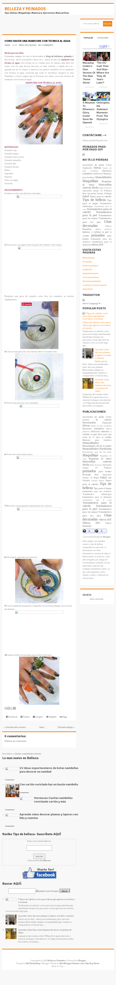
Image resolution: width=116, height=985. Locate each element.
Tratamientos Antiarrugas (96, 494)
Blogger (107, 536)
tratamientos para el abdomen (96, 497)
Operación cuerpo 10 (92, 190)
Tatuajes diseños (97, 480)
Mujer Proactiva (105, 188)
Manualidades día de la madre (96, 445)
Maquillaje (90, 181)
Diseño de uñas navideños (101, 426)
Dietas (97, 167)
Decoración (89, 422)
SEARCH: (87, 594)
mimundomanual (90, 273)
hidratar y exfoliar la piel (95, 231)
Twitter (26, 716)
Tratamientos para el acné (96, 500)
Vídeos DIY (91, 523)
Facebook (13, 716)
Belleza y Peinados (25, 8)
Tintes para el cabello (100, 196)
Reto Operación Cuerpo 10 (94, 193)
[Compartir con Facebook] (14, 708)
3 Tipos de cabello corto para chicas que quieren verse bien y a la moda (96, 325)
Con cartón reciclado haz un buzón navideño (49, 784)
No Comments (45, 45)
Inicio (41, 727)
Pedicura (107, 190)
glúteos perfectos (103, 229)
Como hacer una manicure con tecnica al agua (37, 41)
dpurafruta (87, 288)
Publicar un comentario (15, 741)
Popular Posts (88, 40)
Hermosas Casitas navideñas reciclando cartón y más (53, 799)
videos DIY (97, 244)
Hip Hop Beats (92, 963)
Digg (64, 716)
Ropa (108, 193)
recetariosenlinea (90, 277)
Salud (85, 196)
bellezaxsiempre (90, 265)
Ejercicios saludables (93, 428)
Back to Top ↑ (58, 966)
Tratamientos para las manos (96, 217)
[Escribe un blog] (8, 708)
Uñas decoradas (27, 45)
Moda (95, 187)
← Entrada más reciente (14, 727)
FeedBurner (45, 860)
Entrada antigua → (66, 727)
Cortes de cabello (96, 419)
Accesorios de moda (93, 164)
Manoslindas (88, 257)
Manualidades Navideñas (96, 448)
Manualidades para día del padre (96, 452)
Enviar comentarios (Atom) (28, 753)
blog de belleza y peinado (58, 56)
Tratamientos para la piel (96, 213)
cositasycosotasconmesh (94, 285)
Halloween (98, 173)
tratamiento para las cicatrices (96, 491)
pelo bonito (105, 471)
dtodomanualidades (91, 281)
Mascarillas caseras (96, 461)
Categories (102, 40)
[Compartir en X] (11, 708)
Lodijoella (87, 269)
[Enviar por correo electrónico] (5, 708)
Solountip (87, 261)
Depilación (87, 168)
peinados (98, 235)
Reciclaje (86, 474)
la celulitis (106, 437)
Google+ (39, 716)
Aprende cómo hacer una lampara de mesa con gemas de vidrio (103, 385)
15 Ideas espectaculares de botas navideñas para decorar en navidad (49, 769)
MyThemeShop (33, 963)
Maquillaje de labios (100, 458)
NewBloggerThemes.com (72, 963)
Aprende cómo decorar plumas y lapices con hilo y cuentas (49, 816)
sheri (7, 45)
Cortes (108, 165)
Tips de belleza (94, 200)
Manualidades (103, 177)
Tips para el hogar (96, 202)
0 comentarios (9, 780)
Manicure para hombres (96, 440)
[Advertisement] (26, 26)
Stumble (52, 716)
